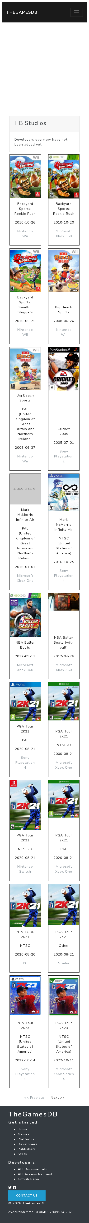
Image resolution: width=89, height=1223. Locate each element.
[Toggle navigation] (76, 12)
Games (23, 1134)
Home (23, 1129)
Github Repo (28, 1179)
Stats (22, 1154)
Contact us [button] (27, 1195)
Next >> (58, 1097)
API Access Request (35, 1174)
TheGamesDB (21, 12)
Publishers (27, 1149)
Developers (27, 1144)
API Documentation (34, 1169)
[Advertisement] (44, 69)
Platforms (26, 1139)
